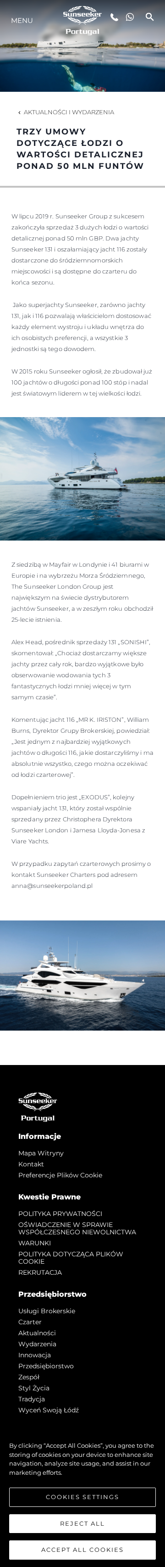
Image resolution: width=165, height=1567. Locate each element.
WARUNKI (34, 1243)
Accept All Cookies (82, 1549)
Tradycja (31, 1399)
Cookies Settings (82, 1496)
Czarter (30, 1322)
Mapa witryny (41, 1153)
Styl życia (34, 1388)
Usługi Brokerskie (46, 1311)
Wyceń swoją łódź (48, 1410)
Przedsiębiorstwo (46, 1366)
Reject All (82, 1523)
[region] (82, 1493)
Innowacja (34, 1355)
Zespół (28, 1377)
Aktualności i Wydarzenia (69, 112)
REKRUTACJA (40, 1272)
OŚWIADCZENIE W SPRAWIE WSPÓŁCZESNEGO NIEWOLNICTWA (77, 1228)
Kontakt (31, 1164)
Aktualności (37, 1333)
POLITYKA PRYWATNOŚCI (60, 1214)
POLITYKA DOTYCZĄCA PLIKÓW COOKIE (70, 1258)
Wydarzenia (37, 1344)
